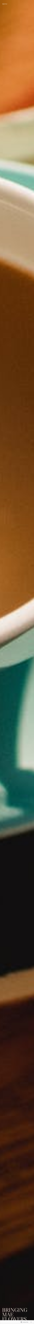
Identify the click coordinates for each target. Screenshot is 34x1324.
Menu (4, 4)
